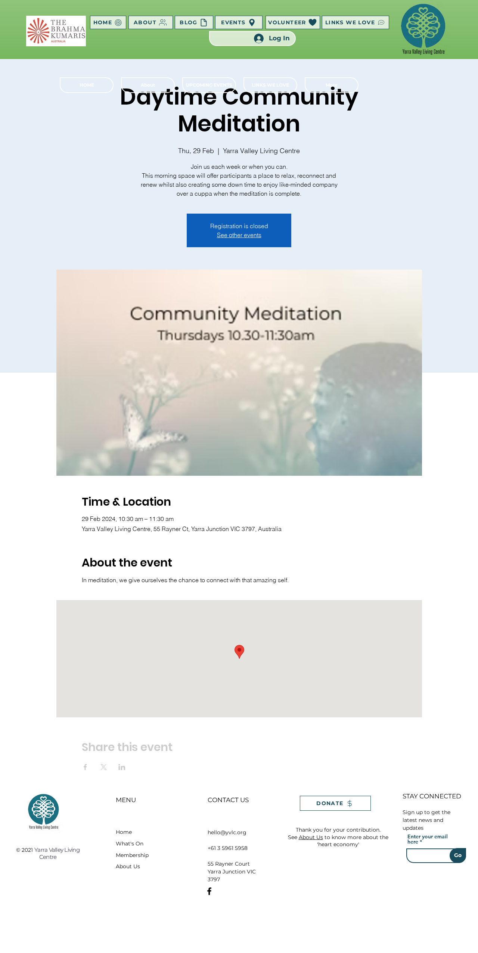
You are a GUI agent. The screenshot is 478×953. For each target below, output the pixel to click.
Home (124, 832)
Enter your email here (427, 839)
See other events (239, 235)
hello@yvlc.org (227, 832)
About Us (128, 866)
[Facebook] (209, 891)
